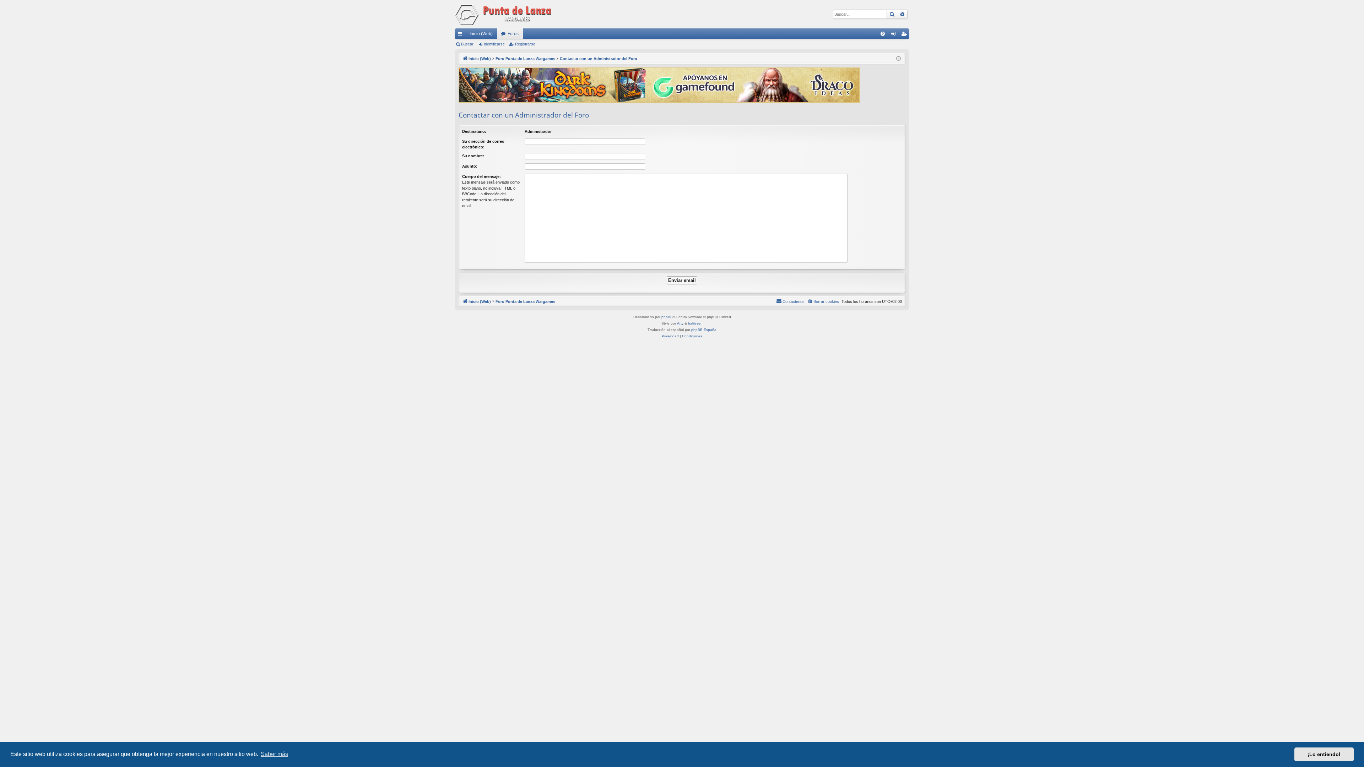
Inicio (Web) (481, 33)
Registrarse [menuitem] (905, 35)
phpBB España (703, 330)
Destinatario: (474, 131)
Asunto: (469, 166)
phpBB (667, 317)
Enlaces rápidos (461, 35)
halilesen (695, 323)
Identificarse (494, 44)
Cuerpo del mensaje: (481, 176)
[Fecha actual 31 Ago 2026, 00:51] (898, 59)
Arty (680, 323)
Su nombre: (473, 156)
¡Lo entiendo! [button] (1324, 754)
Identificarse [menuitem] (895, 35)
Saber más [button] (274, 754)
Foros (513, 33)
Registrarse (525, 44)
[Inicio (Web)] (504, 14)
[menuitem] (882, 33)
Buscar (467, 44)
